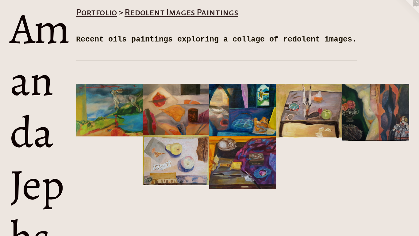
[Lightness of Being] (176, 110)
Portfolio (96, 12)
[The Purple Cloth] (242, 162)
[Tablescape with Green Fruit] (309, 111)
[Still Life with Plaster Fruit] (176, 160)
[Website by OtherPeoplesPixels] (406, 12)
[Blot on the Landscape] (109, 110)
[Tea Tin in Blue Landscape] (242, 110)
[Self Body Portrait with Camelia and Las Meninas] (375, 112)
